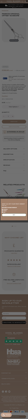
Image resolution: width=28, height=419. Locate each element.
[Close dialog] (26, 200)
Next (14, 214)
